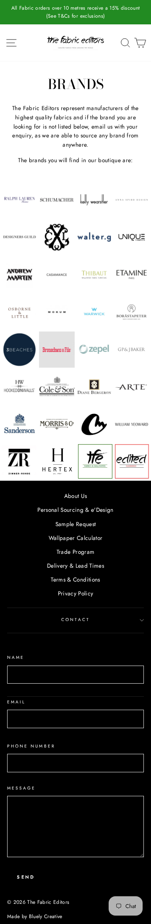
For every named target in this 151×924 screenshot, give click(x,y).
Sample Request (75, 524)
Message (21, 788)
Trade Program (75, 552)
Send (26, 877)
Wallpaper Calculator (76, 538)
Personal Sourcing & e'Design (75, 509)
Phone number (31, 746)
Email (16, 702)
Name (15, 657)
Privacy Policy (76, 593)
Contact (75, 619)
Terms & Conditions (75, 579)
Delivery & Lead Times (75, 565)
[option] (75, 12)
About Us (75, 496)
